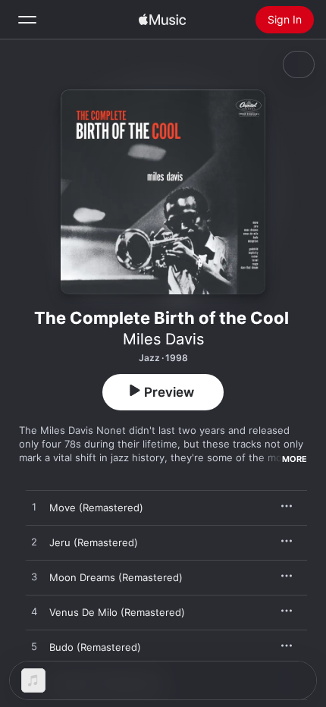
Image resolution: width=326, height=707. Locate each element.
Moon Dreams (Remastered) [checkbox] (116, 577)
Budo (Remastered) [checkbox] (95, 647)
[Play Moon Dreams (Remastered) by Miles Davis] (34, 577)
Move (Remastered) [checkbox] (96, 507)
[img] (162, 20)
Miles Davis (163, 339)
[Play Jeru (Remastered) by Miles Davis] (34, 542)
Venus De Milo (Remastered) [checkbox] (117, 612)
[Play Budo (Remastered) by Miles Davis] (34, 647)
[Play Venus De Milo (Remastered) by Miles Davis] (34, 612)
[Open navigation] (27, 19)
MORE (294, 459)
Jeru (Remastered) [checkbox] (93, 542)
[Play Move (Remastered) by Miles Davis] (34, 507)
